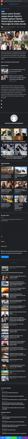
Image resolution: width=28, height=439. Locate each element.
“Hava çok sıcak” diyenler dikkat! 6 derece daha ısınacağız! (18, 289)
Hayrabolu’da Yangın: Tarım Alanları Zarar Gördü (16, 336)
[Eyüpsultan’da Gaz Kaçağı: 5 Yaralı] (5, 378)
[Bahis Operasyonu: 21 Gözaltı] (5, 325)
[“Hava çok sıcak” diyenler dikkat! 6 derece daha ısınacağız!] (5, 290)
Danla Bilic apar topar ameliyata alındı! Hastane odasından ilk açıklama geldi (17, 343)
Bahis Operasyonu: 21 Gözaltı (16, 324)
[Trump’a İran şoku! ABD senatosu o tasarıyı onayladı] (5, 278)
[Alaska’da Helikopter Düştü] (5, 361)
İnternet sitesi (4, 246)
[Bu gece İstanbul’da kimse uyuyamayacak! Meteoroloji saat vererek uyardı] (5, 295)
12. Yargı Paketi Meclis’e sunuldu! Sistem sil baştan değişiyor (17, 366)
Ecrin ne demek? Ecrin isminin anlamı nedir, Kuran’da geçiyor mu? (6, 176)
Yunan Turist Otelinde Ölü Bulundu (18, 266)
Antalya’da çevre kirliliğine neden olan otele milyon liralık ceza (17, 306)
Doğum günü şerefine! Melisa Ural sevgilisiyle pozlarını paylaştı (6, 191)
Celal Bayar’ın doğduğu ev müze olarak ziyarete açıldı (21, 176)
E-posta (3, 241)
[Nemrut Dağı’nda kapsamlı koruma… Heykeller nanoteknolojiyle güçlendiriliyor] (21, 199)
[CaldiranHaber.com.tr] (14, 4)
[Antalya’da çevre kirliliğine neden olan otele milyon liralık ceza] (5, 307)
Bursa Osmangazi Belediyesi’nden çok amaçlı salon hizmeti (18, 301)
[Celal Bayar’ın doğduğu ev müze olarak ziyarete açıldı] (21, 170)
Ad (2, 236)
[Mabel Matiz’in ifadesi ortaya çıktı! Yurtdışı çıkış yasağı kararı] (21, 184)
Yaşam (8, 8)
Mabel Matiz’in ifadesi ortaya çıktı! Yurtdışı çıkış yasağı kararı (21, 191)
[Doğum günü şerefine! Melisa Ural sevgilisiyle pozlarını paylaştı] (7, 184)
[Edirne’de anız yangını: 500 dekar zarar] (5, 372)
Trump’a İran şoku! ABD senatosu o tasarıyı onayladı (13, 1)
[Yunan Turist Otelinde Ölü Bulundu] (5, 268)
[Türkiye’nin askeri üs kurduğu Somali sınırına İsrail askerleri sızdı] (5, 355)
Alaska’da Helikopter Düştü (16, 359)
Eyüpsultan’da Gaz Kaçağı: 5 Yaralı (18, 377)
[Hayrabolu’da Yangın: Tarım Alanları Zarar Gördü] (5, 337)
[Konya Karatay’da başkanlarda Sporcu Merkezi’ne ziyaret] (7, 199)
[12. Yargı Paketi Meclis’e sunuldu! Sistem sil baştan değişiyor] (5, 367)
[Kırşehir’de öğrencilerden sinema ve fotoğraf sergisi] (5, 331)
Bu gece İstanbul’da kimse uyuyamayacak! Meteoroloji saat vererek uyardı (17, 295)
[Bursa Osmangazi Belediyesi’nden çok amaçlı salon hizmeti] (4, 71)
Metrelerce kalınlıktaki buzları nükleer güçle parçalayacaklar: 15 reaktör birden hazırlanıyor (18, 283)
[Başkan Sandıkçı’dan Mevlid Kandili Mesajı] (5, 313)
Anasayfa (4, 8)
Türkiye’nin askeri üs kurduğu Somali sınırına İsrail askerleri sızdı (18, 354)
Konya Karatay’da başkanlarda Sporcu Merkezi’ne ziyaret (6, 205)
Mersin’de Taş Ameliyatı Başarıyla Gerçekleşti (12, 272)
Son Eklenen (14, 262)
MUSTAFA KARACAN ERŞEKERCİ (9, 27)
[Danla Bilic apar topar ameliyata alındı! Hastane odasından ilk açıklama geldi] (5, 343)
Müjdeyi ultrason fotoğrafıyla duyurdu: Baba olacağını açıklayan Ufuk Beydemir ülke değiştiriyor (17, 77)
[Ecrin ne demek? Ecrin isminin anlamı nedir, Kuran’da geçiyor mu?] (7, 170)
